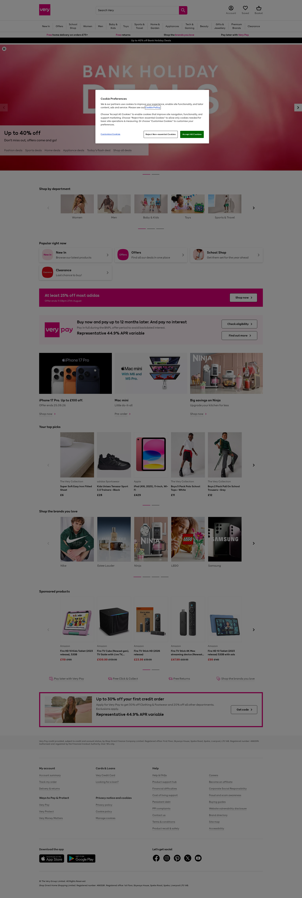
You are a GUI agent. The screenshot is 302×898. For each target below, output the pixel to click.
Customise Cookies (110, 134)
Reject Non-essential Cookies (161, 134)
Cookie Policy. (152, 107)
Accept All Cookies (192, 134)
